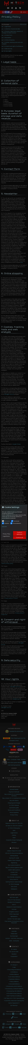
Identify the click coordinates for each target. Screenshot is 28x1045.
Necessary (7, 521)
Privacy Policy (6, 534)
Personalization (17, 523)
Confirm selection (19, 533)
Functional (16, 521)
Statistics (6, 523)
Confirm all (19, 537)
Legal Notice (6, 536)
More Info (4, 526)
